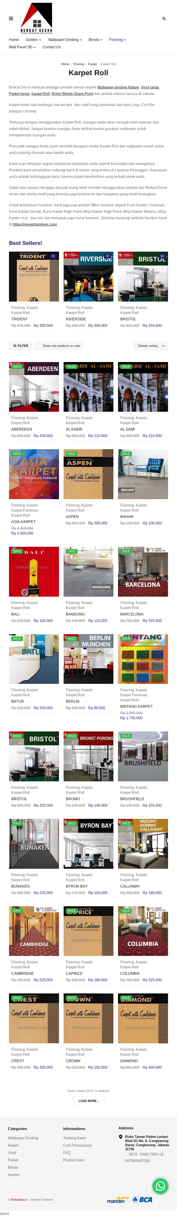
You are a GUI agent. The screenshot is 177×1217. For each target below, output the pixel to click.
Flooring (78, 64)
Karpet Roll (40, 94)
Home (65, 64)
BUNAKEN (20, 886)
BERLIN (73, 701)
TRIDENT (19, 319)
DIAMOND (129, 1061)
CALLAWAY (130, 886)
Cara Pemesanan (77, 1145)
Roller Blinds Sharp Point (72, 94)
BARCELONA (132, 614)
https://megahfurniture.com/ (35, 224)
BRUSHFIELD (132, 799)
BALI (15, 614)
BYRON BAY (77, 886)
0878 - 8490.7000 (143, 1154)
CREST (17, 1061)
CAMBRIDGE (22, 973)
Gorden (14, 1175)
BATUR (17, 701)
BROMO (73, 799)
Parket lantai (19, 94)
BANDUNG (75, 614)
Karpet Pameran (24, 510)
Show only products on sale (61, 346)
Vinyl (12, 1153)
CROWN (73, 1061)
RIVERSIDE (76, 319)
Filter (23, 346)
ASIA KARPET (23, 522)
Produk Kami (73, 1160)
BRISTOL (128, 319)
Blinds (13, 1167)
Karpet (92, 64)
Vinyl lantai (150, 87)
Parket (13, 1160)
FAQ (67, 1153)
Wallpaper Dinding (23, 1138)
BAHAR (126, 517)
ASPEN (72, 517)
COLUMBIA (130, 973)
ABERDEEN (21, 429)
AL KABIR (74, 429)
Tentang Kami (74, 1138)
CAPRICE (74, 973)
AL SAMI (127, 429)
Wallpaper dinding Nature (118, 87)
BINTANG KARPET (136, 706)
